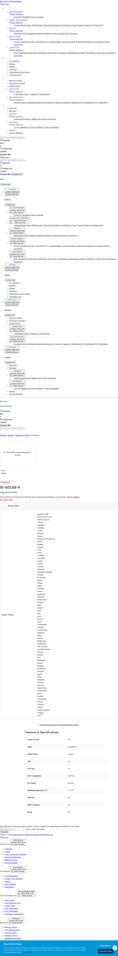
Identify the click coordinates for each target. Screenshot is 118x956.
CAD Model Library (21, 94)
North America (19, 119)
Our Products (18, 867)
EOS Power (32, 127)
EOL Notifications (87, 102)
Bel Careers (4, 1)
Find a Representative (16, 835)
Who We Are (18, 840)
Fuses (16, 17)
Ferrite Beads (67, 25)
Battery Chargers (62, 42)
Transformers (9, 887)
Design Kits (98, 25)
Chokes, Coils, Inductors (14, 879)
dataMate (23, 127)
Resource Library (11, 927)
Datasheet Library (20, 102)
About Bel (8, 849)
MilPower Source (11, 860)
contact (76, 497)
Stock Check (9, 900)
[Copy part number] (81, 482)
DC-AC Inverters (49, 42)
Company (8, 105)
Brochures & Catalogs (53, 102)
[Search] (25, 160)
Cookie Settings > (105, 945)
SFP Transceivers (71, 33)
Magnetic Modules (36, 33)
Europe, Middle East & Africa (36, 119)
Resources (8, 78)
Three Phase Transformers (57, 53)
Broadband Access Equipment (54, 33)
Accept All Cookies (105, 951)
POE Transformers (21, 53)
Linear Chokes (77, 25)
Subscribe (4, 832)
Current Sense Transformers (105, 53)
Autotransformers (73, 53)
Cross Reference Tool (12, 903)
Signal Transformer (52, 127)
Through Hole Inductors (53, 25)
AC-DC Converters (21, 42)
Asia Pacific (51, 119)
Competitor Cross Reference (39, 94)
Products (8, 9)
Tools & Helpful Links (26, 892)
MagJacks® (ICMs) (21, 33)
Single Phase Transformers (38, 53)
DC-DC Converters (36, 42)
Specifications (44, 725)
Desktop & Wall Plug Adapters (80, 42)
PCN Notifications (101, 102)
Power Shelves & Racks (101, 42)
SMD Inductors (38, 25)
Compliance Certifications (71, 102)
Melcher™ (41, 127)
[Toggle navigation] (17, 174)
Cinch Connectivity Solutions (15, 854)
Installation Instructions (36, 102)
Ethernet (11, 435)
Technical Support (72, 725)
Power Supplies (10, 884)
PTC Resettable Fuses (26, 17)
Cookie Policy (27, 952)
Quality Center (10, 906)
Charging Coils (88, 25)
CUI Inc (17, 127)
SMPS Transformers (87, 53)
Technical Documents (57, 725)
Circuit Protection (11, 876)
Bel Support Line (46, 835)
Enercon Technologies (13, 857)
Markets (7, 58)
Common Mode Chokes (23, 25)
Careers (7, 852)
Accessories (39, 17)
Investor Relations (15, 1)
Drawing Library (11, 933)
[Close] (5, 184)
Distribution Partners (32, 835)
